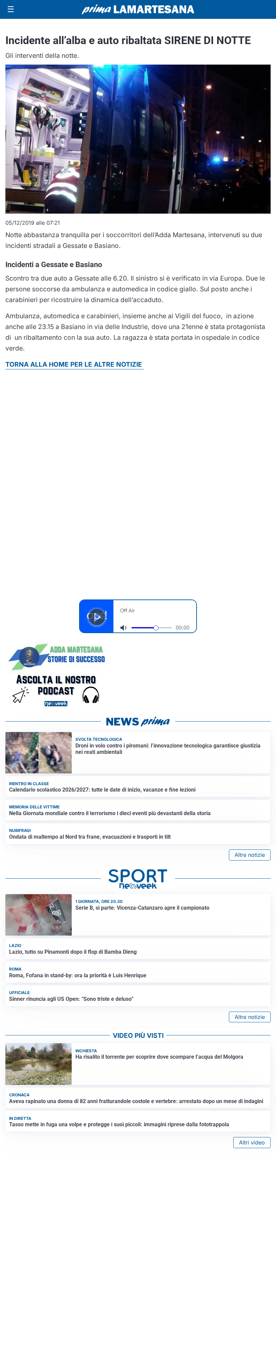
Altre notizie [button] (250, 854)
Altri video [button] (252, 1142)
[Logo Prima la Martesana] (138, 9)
